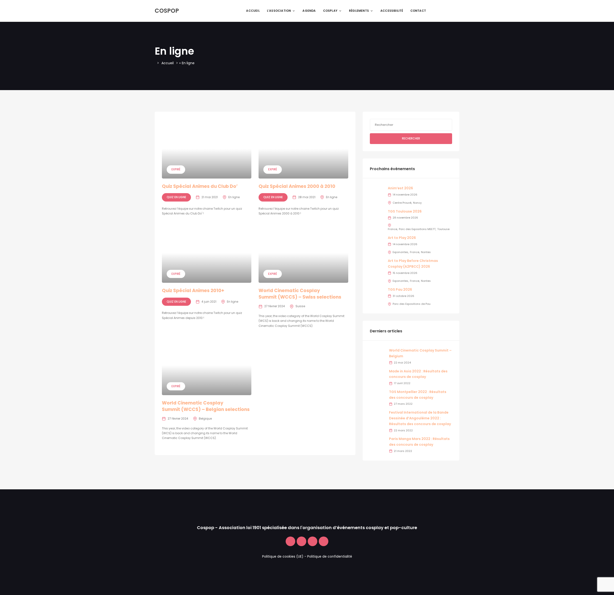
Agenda (309, 11)
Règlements (359, 11)
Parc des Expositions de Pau (412, 304)
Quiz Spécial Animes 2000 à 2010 (297, 186)
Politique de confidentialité (329, 556)
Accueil (253, 11)
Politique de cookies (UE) (282, 556)
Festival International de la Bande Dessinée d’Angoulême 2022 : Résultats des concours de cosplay (420, 418)
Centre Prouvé (402, 203)
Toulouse (443, 229)
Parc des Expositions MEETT (417, 229)
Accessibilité (391, 11)
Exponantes (400, 252)
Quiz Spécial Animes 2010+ (193, 290)
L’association (279, 11)
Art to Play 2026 (402, 237)
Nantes (426, 252)
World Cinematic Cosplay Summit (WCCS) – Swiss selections (300, 293)
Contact (418, 11)
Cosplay (330, 11)
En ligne (234, 197)
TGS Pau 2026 (400, 289)
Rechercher (411, 138)
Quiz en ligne (176, 197)
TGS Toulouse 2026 (405, 211)
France (392, 229)
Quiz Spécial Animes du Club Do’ (200, 186)
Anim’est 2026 (400, 188)
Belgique (205, 418)
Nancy (417, 203)
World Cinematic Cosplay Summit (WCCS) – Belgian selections (206, 406)
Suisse (300, 306)
